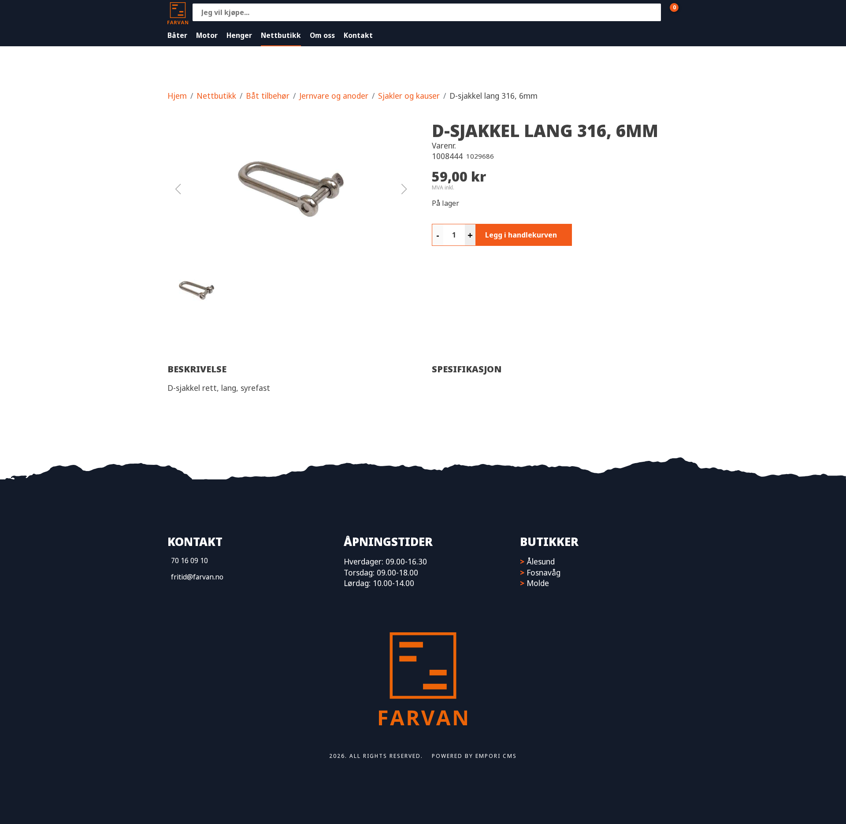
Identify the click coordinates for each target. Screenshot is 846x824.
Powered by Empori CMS (474, 756)
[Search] (652, 12)
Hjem (177, 95)
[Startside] (177, 12)
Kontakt (358, 35)
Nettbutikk (281, 35)
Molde (538, 583)
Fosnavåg (543, 572)
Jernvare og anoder (333, 95)
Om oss (322, 35)
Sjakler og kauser (409, 95)
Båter (177, 35)
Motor (207, 35)
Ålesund (541, 561)
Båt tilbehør (267, 95)
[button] (291, 189)
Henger (239, 35)
